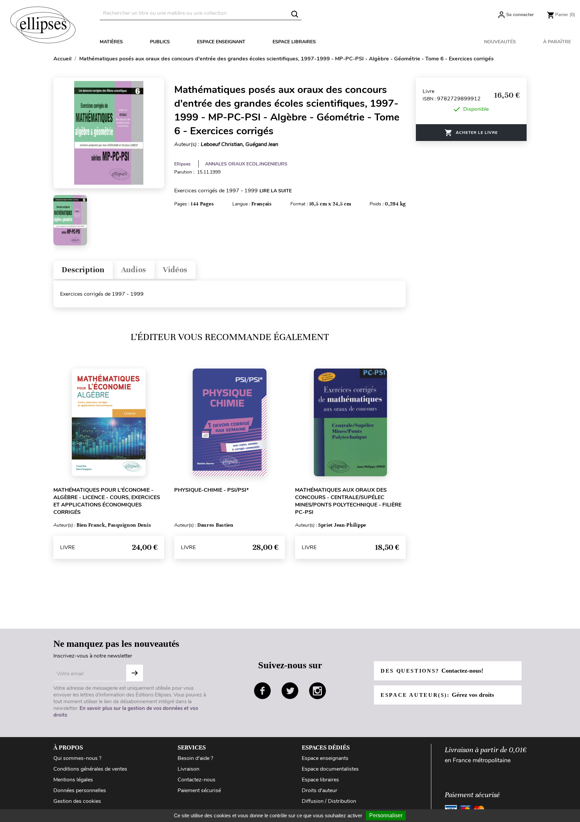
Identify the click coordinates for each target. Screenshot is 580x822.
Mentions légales (73, 779)
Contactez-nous (196, 779)
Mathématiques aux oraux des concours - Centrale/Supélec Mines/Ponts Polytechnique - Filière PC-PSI (348, 501)
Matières (111, 42)
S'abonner (134, 673)
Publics (160, 42)
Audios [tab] (133, 270)
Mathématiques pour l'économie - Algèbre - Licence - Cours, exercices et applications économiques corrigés (106, 501)
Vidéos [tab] (175, 270)
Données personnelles (79, 790)
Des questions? (432, 670)
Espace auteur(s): (437, 694)
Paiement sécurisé (199, 790)
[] (295, 14)
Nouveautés (500, 42)
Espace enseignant (221, 42)
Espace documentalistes (330, 769)
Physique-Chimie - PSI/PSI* (211, 490)
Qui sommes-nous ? (77, 758)
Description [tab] (83, 270)
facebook (262, 690)
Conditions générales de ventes (90, 769)
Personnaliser (385, 815)
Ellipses (182, 164)
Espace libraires (294, 42)
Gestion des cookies (77, 801)
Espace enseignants (325, 758)
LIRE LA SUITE (275, 191)
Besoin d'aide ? (195, 758)
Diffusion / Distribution (329, 801)
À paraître (557, 42)
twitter (290, 690)
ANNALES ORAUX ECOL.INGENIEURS (246, 164)
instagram (317, 690)
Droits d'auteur (319, 790)
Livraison (188, 769)
